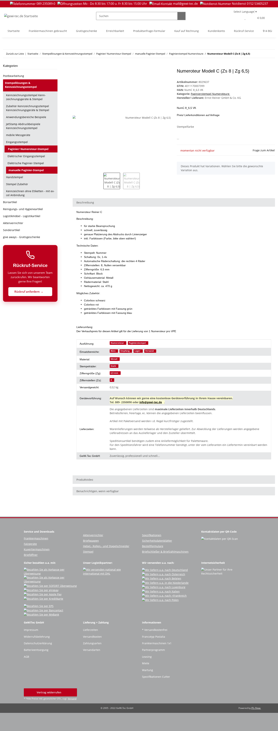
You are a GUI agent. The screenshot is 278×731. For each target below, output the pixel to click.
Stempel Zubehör (17, 184)
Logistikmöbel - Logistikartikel (21, 216)
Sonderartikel (11, 230)
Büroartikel (10, 202)
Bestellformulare (152, 546)
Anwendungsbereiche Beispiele (26, 117)
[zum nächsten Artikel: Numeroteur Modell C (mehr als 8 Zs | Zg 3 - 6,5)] (271, 54)
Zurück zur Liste (15, 53)
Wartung (147, 670)
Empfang (125, 351)
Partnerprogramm (153, 650)
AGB (26, 656)
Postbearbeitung (13, 76)
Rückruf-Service (244, 31)
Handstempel (14, 177)
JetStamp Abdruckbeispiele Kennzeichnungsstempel (23, 126)
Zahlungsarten (92, 643)
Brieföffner (31, 555)
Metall (114, 359)
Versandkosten (92, 636)
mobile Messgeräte (18, 135)
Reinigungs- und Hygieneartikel (23, 209)
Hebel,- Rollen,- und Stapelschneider (106, 546)
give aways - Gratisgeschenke (21, 237)
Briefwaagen (91, 540)
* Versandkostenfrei (154, 630)
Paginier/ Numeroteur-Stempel (28, 149)
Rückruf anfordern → (29, 291)
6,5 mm (114, 373)
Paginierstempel (137, 343)
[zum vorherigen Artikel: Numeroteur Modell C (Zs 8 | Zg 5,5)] (263, 54)
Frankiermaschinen (36, 538)
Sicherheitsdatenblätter (157, 540)
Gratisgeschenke (86, 31)
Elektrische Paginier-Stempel (26, 163)
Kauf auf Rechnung (186, 31)
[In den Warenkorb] (76, 66)
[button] (237, 17)
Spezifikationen (151, 535)
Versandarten (91, 650)
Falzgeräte (30, 544)
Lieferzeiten (90, 630)
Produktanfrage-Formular (149, 31)
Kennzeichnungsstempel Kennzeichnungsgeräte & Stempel (26, 97)
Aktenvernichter (13, 223)
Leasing (147, 656)
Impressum (31, 630)
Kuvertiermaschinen (37, 549)
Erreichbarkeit (115, 31)
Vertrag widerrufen (49, 692)
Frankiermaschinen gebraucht (48, 31)
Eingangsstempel (17, 142)
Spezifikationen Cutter (156, 676)
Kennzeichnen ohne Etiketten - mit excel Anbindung (30, 193)
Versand (149, 351)
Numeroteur (117, 343)
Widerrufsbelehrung (37, 636)
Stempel (88, 551)
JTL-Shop (256, 708)
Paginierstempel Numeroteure (210, 94)
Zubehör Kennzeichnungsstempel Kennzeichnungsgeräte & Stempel (27, 108)
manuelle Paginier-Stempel (26, 170)
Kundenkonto (216, 31)
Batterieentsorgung (36, 650)
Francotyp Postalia (153, 636)
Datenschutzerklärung (38, 643)
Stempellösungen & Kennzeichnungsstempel (21, 85)
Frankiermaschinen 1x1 (157, 643)
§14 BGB (268, 31)
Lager (137, 351)
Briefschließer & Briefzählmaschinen (165, 551)
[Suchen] (181, 16)
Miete (145, 663)
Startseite (14, 31)
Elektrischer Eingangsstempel (26, 156)
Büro (113, 351)
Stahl (113, 366)
